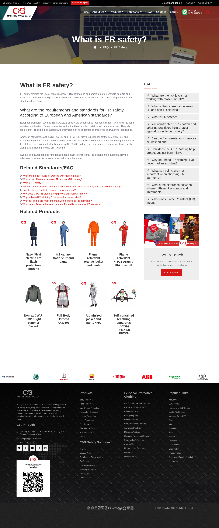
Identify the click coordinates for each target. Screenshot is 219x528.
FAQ (106, 47)
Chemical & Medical (88, 465)
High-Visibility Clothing (134, 448)
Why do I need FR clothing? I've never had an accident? (51, 197)
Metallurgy (84, 473)
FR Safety (120, 47)
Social (189, 2)
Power (82, 449)
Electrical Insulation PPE (135, 407)
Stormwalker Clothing (134, 440)
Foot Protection (86, 424)
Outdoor (83, 478)
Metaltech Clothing (132, 432)
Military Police (86, 453)
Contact (161, 12)
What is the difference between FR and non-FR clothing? (52, 179)
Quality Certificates (177, 412)
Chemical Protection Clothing (136, 436)
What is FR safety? (32, 183)
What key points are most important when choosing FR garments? (57, 201)
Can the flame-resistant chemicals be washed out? (49, 190)
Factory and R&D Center (179, 408)
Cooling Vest (129, 444)
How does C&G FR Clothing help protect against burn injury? (54, 193)
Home (85, 12)
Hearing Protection (88, 416)
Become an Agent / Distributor (182, 457)
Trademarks (174, 445)
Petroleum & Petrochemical (91, 457)
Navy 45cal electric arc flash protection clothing (33, 261)
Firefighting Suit (131, 415)
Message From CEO (177, 416)
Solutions (133, 12)
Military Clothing (131, 420)
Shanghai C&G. (169, 508)
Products (115, 12)
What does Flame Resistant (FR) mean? (170, 200)
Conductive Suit (131, 411)
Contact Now (171, 272)
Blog (171, 420)
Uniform (127, 452)
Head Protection (87, 404)
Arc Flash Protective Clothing (137, 403)
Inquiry (174, 12)
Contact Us (173, 461)
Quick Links (204, 2)
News (148, 12)
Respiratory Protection (89, 412)
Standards (173, 428)
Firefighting (84, 461)
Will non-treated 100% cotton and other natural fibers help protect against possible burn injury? (72, 186)
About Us (98, 12)
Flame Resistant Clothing (135, 424)
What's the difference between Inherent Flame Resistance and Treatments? (62, 204)
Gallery (172, 436)
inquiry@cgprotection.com (55, 3)
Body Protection (87, 400)
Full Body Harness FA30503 (63, 319)
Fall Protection (86, 432)
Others (83, 436)
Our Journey (174, 404)
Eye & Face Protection (89, 408)
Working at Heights (88, 469)
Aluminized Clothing (132, 428)
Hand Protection (87, 420)
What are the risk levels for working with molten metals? (51, 176)
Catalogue (173, 441)
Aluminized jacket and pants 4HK (94, 319)
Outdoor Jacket (131, 456)
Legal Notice (174, 449)
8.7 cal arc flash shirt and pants (63, 258)
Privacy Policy (175, 453)
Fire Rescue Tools (87, 428)
